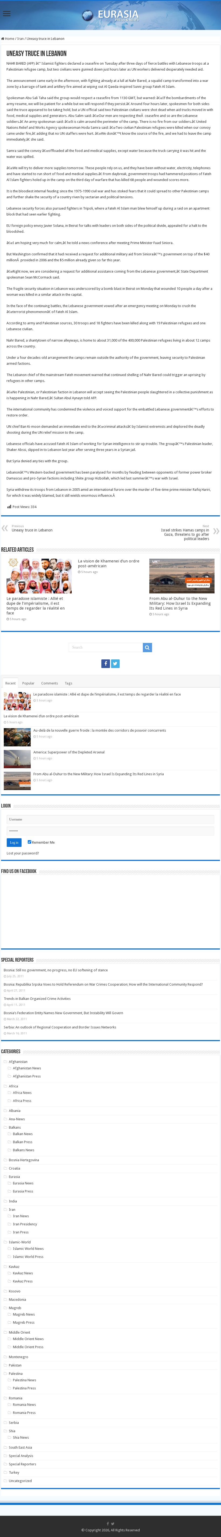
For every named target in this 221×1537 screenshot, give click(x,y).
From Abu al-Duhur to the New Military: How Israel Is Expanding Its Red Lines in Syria (180, 603)
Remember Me (43, 842)
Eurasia (14, 1177)
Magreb (15, 1308)
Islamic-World (20, 1242)
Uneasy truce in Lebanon (32, 528)
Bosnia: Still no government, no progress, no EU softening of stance (56, 970)
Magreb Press (23, 1322)
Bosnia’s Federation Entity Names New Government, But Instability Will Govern (63, 1013)
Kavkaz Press (23, 1281)
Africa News (22, 1093)
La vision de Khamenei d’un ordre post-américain (41, 716)
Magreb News (24, 1314)
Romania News (24, 1405)
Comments (49, 683)
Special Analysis (21, 1456)
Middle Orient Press (28, 1347)
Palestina (16, 1374)
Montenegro (18, 1357)
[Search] (147, 647)
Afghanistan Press (27, 1076)
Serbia (14, 1423)
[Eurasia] (110, 14)
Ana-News (17, 1119)
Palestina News (24, 1380)
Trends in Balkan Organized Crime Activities (37, 999)
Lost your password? (23, 853)
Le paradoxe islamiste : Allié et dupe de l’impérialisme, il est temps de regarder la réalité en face (35, 606)
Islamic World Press (28, 1257)
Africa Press (22, 1101)
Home (9, 39)
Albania (14, 1111)
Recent (10, 683)
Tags (68, 683)
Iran (20, 39)
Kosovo (14, 1291)
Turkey (14, 1472)
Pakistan (15, 1365)
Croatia (14, 1168)
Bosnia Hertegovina (24, 1160)
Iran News (21, 1216)
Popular (28, 683)
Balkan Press (22, 1142)
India (13, 1201)
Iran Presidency (25, 1224)
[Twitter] (115, 663)
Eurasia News (23, 1183)
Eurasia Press (23, 1191)
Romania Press (24, 1413)
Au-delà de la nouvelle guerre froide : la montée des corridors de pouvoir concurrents (99, 730)
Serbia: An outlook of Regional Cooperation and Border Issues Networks (60, 1027)
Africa (13, 1086)
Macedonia (17, 1300)
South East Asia (20, 1447)
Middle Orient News (28, 1339)
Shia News (21, 1437)
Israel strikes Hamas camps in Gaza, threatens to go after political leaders (185, 532)
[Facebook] (105, 663)
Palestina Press (24, 1388)
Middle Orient (19, 1332)
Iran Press (21, 1232)
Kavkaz (14, 1267)
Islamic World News (28, 1249)
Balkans (15, 1127)
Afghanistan (18, 1062)
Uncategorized (20, 1481)
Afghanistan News (27, 1068)
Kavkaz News (23, 1273)
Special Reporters (22, 1464)
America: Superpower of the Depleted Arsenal (69, 752)
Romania (15, 1398)
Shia (12, 1431)
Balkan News (23, 1134)
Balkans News (23, 1150)
